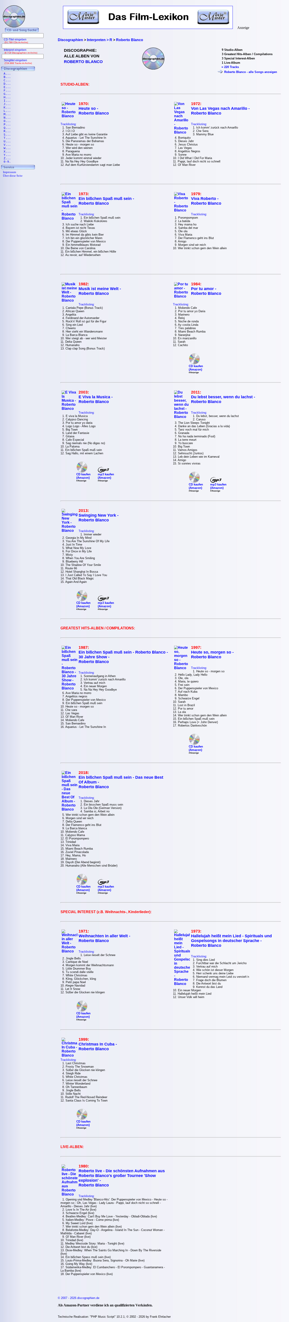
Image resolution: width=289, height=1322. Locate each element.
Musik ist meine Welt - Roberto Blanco (100, 291)
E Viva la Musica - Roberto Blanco (96, 399)
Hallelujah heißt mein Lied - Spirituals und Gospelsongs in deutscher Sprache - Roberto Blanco (231, 941)
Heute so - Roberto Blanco (94, 110)
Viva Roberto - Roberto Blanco (206, 201)
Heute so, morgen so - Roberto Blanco (212, 654)
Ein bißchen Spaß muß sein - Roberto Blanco (106, 201)
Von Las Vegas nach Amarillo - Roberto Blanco (220, 110)
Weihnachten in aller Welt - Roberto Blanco (104, 938)
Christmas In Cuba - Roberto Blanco (98, 1046)
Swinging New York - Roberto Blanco (99, 517)
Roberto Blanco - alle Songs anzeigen (250, 72)
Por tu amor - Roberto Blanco (206, 291)
